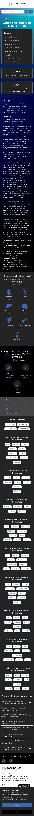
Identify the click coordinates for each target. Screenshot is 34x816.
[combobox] (12, 12)
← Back (4, 19)
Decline (17, 812)
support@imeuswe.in (13, 413)
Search (29, 11)
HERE (8, 798)
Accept (17, 805)
